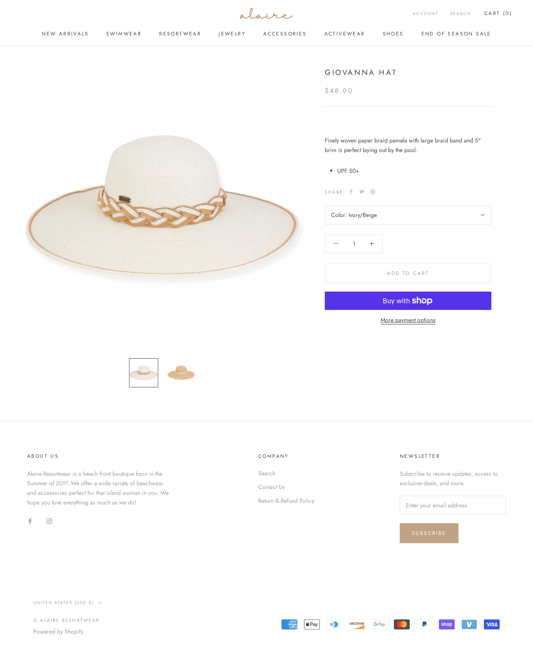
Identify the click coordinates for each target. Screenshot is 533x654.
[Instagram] (49, 520)
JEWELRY (232, 33)
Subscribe (429, 533)
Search (460, 13)
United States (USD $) (63, 602)
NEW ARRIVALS (65, 33)
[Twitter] (361, 191)
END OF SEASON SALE (456, 33)
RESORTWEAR (180, 33)
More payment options (408, 320)
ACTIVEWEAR (344, 33)
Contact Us (271, 487)
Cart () (498, 13)
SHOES (393, 33)
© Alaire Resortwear (66, 620)
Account (425, 13)
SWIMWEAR (124, 33)
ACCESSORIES (284, 33)
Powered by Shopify (58, 631)
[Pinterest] (372, 191)
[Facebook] (351, 191)
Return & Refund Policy (286, 501)
